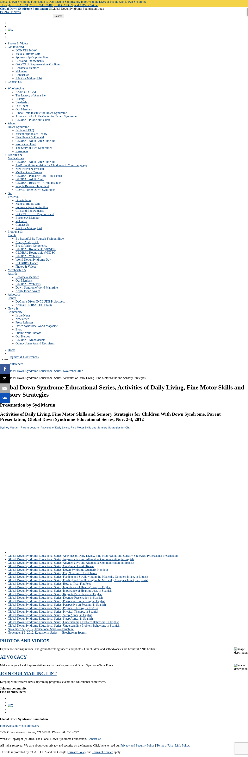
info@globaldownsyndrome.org (19, 725)
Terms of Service (102, 752)
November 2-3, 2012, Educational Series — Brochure (41, 629)
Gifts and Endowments (30, 60)
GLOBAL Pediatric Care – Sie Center (39, 175)
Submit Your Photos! (28, 333)
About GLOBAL (26, 92)
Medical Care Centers (29, 172)
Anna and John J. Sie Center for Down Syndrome (46, 116)
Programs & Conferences (23, 357)
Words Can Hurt (26, 144)
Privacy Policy (77, 752)
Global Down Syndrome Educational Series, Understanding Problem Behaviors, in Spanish (64, 625)
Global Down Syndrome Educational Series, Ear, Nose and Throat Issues (52, 573)
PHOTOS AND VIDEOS (24, 640)
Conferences (15, 364)
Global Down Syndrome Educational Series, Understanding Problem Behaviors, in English (63, 622)
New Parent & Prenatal (30, 137)
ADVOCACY (13, 657)
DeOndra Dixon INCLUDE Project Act (40, 301)
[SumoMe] (5, 398)
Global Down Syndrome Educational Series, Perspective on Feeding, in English (56, 601)
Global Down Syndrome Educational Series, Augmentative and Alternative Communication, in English (71, 559)
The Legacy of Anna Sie (31, 95)
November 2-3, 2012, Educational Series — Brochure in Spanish (47, 632)
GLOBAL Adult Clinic (30, 179)
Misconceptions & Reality (31, 133)
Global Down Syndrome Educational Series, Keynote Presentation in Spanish (55, 597)
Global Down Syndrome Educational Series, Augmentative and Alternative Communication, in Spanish (71, 562)
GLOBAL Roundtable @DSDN (36, 249)
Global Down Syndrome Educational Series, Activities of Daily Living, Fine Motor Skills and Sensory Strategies (77, 552)
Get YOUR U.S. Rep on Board (35, 214)
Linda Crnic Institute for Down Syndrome (41, 112)
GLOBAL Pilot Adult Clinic (33, 119)
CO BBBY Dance (27, 263)
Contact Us (22, 74)
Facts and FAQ (25, 130)
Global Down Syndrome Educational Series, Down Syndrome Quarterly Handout (58, 569)
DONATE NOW (10, 12)
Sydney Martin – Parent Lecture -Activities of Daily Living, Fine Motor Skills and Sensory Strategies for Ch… (66, 427)
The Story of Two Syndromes (34, 147)
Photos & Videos (18, 43)
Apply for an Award (28, 291)
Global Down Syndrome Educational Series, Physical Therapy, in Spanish (53, 611)
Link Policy (182, 745)
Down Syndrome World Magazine (37, 287)
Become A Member (27, 217)
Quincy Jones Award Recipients (35, 343)
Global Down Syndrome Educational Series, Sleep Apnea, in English (50, 615)
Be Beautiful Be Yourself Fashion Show (40, 238)
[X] (5, 378)
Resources (22, 151)
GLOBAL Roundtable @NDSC (35, 252)
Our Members (24, 109)
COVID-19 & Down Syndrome (35, 189)
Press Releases (24, 322)
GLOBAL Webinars (28, 256)
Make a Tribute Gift (28, 53)
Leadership (22, 102)
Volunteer (21, 71)
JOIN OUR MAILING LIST (28, 673)
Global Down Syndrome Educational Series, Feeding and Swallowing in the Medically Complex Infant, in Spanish (78, 580)
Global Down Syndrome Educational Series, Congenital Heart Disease (51, 566)
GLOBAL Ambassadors (30, 340)
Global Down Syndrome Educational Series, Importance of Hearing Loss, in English (59, 587)
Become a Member (27, 67)
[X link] (10, 29)
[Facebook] (5, 369)
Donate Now (23, 200)
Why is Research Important (32, 186)
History (20, 99)
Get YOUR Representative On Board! (39, 64)
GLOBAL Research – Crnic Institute (38, 182)
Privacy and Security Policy (137, 745)
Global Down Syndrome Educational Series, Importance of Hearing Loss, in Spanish (60, 590)
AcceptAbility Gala (27, 242)
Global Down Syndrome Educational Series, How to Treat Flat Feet (49, 583)
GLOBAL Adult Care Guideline (35, 140)
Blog (19, 329)
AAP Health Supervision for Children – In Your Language (51, 165)
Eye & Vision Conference (31, 245)
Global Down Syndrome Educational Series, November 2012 (45, 371)
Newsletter (22, 319)
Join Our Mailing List (29, 78)
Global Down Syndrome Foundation (24, 8)
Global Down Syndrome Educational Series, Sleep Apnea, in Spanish (50, 618)
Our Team (22, 106)
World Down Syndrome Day (33, 259)
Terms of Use (165, 745)
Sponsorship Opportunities (32, 57)
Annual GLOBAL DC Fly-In (34, 305)
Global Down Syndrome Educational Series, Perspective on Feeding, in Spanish (57, 604)
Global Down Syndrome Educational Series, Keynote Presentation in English (55, 594)
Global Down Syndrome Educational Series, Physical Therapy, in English (53, 608)
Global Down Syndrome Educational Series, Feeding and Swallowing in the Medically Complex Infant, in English (78, 576)
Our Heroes (23, 336)
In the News (23, 315)
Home (11, 350)
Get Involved (16, 47)
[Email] (5, 388)
